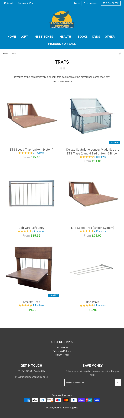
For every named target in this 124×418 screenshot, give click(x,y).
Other (110, 36)
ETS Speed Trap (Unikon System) (31, 149)
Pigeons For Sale (62, 44)
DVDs (96, 36)
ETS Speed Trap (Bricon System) (92, 227)
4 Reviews (100, 231)
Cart (112, 3)
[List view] (64, 68)
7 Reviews (39, 153)
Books (83, 36)
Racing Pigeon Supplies (66, 407)
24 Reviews (38, 231)
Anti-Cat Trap (31, 302)
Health (65, 36)
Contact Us (39, 371)
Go (118, 382)
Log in (77, 3)
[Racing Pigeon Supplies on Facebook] (120, 54)
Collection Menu (61, 81)
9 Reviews (39, 305)
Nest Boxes (44, 36)
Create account (91, 3)
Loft (24, 36)
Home (11, 36)
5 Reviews (100, 156)
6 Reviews (100, 305)
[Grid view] (61, 68)
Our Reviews (62, 347)
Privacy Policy (62, 354)
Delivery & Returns (62, 351)
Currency (22, 3)
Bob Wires (92, 302)
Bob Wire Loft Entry (31, 227)
